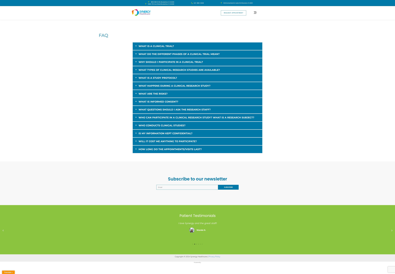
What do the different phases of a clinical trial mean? (179, 54)
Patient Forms (251, 23)
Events (153, 23)
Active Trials (214, 23)
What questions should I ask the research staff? (175, 109)
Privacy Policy (214, 257)
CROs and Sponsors (197, 23)
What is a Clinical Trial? (156, 46)
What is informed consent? (158, 101)
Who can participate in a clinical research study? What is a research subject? (196, 117)
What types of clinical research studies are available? (179, 69)
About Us (142, 23)
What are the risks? (153, 93)
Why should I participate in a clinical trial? (171, 62)
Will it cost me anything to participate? (168, 141)
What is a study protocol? (158, 77)
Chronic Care (165, 23)
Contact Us (180, 23)
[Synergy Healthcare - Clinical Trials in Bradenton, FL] (141, 12)
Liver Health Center (232, 23)
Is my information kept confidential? (165, 133)
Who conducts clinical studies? (162, 125)
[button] (197, 46)
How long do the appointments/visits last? (170, 149)
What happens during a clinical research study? (174, 85)
